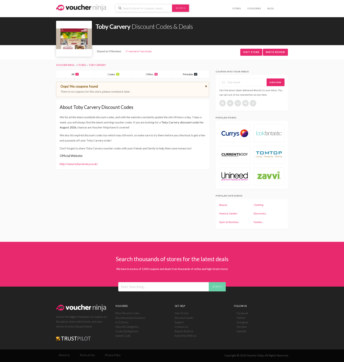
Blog (270, 8)
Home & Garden (228, 213)
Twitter (240, 317)
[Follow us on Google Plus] (238, 103)
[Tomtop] (269, 155)
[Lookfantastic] (269, 133)
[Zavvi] (269, 176)
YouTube (241, 326)
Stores (236, 8)
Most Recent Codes (127, 313)
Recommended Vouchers (130, 317)
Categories (254, 8)
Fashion (258, 222)
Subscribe (275, 82)
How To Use (182, 313)
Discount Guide (184, 317)
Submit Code (123, 335)
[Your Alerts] (280, 6)
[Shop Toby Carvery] (74, 38)
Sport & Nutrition (229, 222)
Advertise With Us (185, 335)
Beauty (223, 204)
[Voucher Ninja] (81, 7)
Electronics (260, 213)
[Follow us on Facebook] (222, 103)
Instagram (242, 322)
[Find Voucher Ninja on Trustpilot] (73, 335)
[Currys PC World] (234, 133)
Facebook (242, 313)
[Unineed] (234, 176)
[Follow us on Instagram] (253, 103)
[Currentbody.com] (234, 155)
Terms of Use (87, 355)
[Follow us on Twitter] (230, 103)
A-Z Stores (121, 322)
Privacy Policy (113, 355)
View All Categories (127, 326)
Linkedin (241, 331)
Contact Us (181, 326)
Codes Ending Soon (126, 331)
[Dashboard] (286, 6)
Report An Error (184, 331)
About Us (64, 355)
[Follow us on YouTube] (245, 103)
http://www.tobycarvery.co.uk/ (79, 164)
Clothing (258, 204)
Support (179, 322)
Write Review (275, 52)
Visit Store (251, 52)
